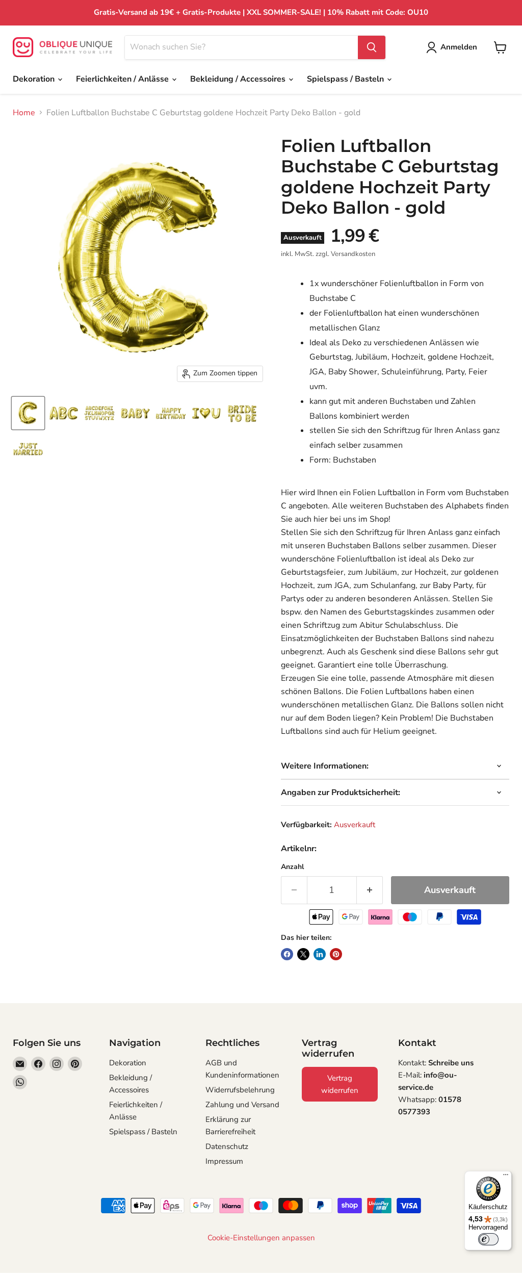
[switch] (488, 1239)
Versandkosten (353, 254)
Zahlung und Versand (242, 1105)
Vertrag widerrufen (339, 1084)
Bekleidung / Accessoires (239, 79)
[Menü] (506, 1177)
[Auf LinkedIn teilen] (320, 954)
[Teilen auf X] (303, 954)
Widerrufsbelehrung (240, 1090)
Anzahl (292, 867)
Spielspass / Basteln (346, 79)
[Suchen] (371, 47)
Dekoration (35, 79)
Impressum (224, 1161)
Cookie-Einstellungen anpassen (261, 1238)
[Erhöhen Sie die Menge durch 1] (370, 890)
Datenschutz (226, 1146)
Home (24, 112)
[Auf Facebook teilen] (287, 954)
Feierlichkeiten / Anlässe (123, 79)
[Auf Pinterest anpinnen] (336, 954)
